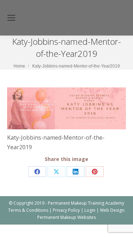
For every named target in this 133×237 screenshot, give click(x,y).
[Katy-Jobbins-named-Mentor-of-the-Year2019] (66, 108)
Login (89, 210)
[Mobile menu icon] (11, 18)
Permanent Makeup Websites (66, 217)
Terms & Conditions (28, 210)
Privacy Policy (66, 210)
